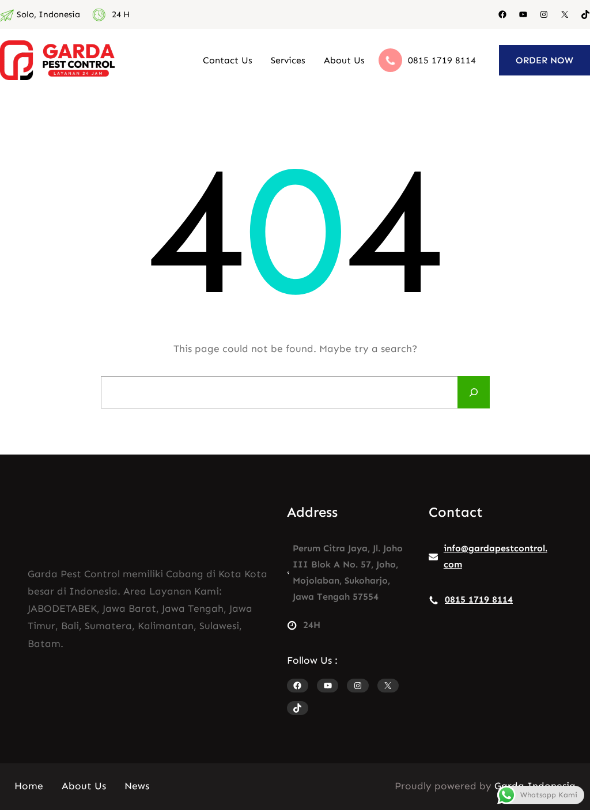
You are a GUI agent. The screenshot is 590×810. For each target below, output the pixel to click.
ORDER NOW (544, 60)
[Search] (473, 392)
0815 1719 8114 (442, 60)
